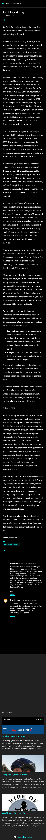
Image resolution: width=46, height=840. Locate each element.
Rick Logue (15, 600)
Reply (12, 595)
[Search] (43, 3)
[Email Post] (4, 542)
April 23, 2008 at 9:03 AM (29, 563)
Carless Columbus (13, 3)
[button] (4, 20)
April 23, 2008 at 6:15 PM (29, 600)
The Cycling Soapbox (11, 544)
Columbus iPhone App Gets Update (14, 736)
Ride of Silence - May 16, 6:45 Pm (13, 813)
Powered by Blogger (24, 837)
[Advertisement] (23, 681)
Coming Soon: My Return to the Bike (15, 774)
